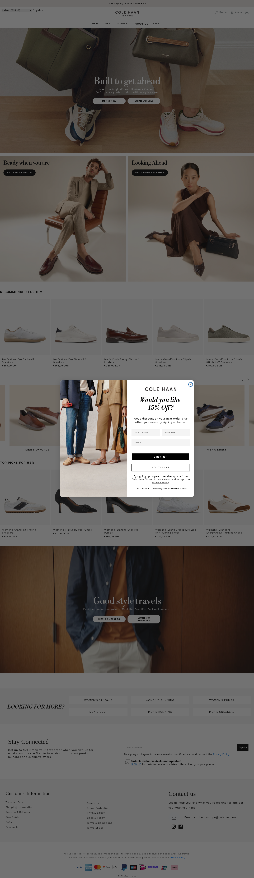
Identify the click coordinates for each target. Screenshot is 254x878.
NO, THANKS (161, 467)
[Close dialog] (191, 384)
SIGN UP (161, 456)
